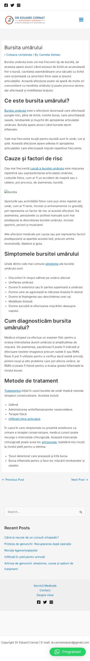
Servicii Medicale (45, 585)
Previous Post (13, 479)
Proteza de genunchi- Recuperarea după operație (37, 544)
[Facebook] (6, 5)
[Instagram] (19, 5)
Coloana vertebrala (19, 54)
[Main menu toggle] (81, 19)
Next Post (79, 479)
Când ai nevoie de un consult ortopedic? (31, 537)
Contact (45, 590)
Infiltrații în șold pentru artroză (24, 557)
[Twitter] (12, 5)
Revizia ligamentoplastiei (20, 550)
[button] (68, 652)
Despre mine (45, 595)
